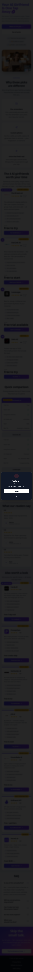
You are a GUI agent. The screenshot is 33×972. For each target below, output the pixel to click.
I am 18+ (16, 491)
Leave (16, 496)
